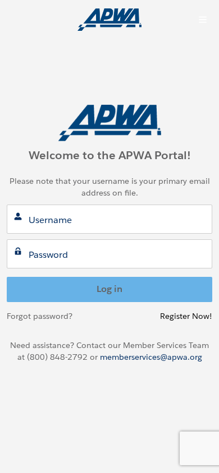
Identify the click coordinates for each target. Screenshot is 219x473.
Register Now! (186, 316)
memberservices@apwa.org (151, 357)
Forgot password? (39, 316)
